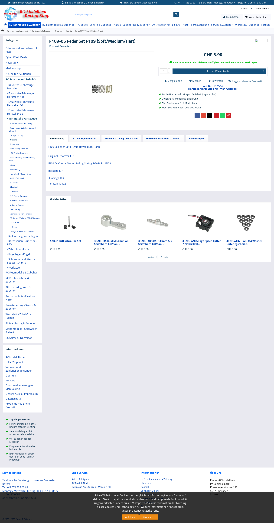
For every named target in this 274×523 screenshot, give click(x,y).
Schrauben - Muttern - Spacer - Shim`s (21, 260)
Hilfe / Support (14, 362)
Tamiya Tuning (16, 135)
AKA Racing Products (18, 196)
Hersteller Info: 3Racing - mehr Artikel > (213, 89)
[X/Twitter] (209, 115)
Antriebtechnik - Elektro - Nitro (170, 24)
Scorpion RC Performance (20, 213)
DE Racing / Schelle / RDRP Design (24, 218)
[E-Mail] (228, 115)
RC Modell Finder (16, 357)
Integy (12, 165)
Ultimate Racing (16, 205)
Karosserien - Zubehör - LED (22, 242)
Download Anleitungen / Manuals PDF (20, 387)
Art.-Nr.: (207, 86)
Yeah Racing (14, 209)
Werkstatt (14, 267)
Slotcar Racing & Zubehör (21, 323)
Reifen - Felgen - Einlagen (23, 236)
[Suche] (176, 14)
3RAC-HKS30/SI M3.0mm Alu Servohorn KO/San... (111, 243)
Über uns (11, 375)
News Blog (12, 63)
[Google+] (203, 115)
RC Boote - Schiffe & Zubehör (94, 24)
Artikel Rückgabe (80, 479)
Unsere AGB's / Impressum (22, 394)
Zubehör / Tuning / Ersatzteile (121, 138)
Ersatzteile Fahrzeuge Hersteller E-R (20, 103)
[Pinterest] (216, 115)
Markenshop (13, 68)
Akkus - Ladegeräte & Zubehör (132, 24)
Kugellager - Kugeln (19, 254)
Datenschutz (13, 398)
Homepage (2, 30)
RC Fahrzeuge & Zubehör (24, 24)
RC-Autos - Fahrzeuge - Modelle (21, 86)
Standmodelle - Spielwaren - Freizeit (22, 330)
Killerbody (13, 187)
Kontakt (10, 380)
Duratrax (13, 191)
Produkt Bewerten (60, 46)
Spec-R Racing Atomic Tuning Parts (22, 159)
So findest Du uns (150, 490)
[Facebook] (197, 115)
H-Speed (13, 227)
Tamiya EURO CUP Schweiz (21, 231)
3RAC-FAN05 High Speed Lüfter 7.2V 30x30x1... (201, 243)
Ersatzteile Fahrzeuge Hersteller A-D (20, 95)
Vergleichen (175, 81)
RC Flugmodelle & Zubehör (58, 24)
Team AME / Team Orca (20, 173)
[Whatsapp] (222, 115)
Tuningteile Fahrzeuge (42, 30)
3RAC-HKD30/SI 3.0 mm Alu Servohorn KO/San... (155, 243)
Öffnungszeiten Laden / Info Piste (22, 49)
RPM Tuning (14, 169)
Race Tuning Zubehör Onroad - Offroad (23, 129)
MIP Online (14, 222)
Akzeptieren (149, 517)
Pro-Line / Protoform (18, 200)
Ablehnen (130, 517)
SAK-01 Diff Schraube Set (65, 241)
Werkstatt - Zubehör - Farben (252, 24)
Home (5, 25)
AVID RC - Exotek (16, 178)
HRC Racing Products (18, 153)
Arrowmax (14, 144)
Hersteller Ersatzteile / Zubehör (163, 138)
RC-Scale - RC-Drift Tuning (21, 123)
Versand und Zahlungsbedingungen (19, 368)
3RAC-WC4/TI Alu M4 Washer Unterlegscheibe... (244, 243)
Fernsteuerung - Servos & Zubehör (212, 24)
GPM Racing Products (19, 148)
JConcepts (13, 182)
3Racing (58, 30)
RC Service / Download (19, 338)
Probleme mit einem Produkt (18, 405)
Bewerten (217, 81)
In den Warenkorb (218, 71)
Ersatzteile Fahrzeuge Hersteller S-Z (20, 111)
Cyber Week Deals (16, 57)
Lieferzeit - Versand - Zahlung (156, 479)
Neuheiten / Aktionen (18, 74)
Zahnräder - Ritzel (18, 249)
